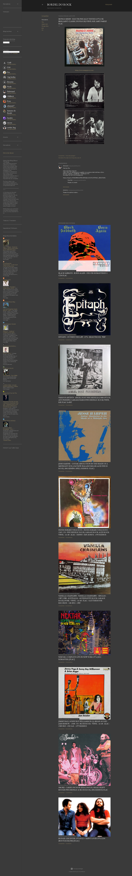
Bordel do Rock (59, 4)
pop (43, 28)
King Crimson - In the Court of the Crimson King (10, 265)
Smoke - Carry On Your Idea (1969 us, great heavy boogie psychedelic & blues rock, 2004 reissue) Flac (83, 788)
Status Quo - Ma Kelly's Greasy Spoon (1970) (9, 287)
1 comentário (68, 843)
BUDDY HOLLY (7, 353)
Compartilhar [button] (45, 16)
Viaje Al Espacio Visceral (9, 324)
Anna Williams (81, 871)
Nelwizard (65, 166)
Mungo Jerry (45, 26)
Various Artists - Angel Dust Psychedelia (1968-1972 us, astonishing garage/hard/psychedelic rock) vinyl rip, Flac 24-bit (84, 399)
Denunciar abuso (8, 153)
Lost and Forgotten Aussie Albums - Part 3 (10, 309)
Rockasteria (6, 240)
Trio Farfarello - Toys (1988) (10, 375)
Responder (66, 187)
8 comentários (69, 471)
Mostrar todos (7, 440)
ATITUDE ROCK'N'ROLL (9, 346)
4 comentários (69, 339)
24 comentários (69, 278)
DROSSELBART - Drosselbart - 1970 (8, 428)
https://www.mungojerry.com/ (84, 70)
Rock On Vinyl (7, 279)
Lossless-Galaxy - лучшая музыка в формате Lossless (10, 385)
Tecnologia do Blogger (78, 868)
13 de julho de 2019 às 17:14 (74, 165)
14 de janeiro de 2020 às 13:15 (79, 180)
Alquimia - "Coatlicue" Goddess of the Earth (8, 332)
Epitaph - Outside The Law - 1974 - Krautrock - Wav (82, 337)
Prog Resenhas (7, 263)
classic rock (45, 24)
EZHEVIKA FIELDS (8, 368)
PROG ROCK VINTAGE (9, 420)
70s (43, 22)
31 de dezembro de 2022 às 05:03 (76, 190)
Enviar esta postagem (70, 155)
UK (42, 30)
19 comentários (69, 662)
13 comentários (69, 537)
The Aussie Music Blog (9, 302)
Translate (15, 53)
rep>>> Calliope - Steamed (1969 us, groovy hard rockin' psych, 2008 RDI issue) (10, 248)
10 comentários (69, 405)
